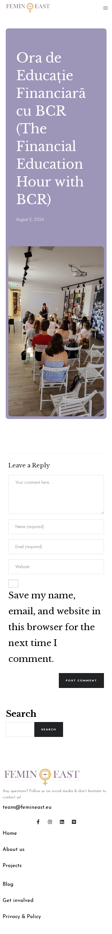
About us (13, 849)
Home (10, 833)
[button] (105, 8)
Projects (12, 865)
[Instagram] (50, 821)
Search (21, 714)
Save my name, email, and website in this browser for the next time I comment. (54, 627)
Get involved (18, 900)
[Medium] (74, 821)
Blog (8, 884)
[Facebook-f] (38, 821)
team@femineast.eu (27, 807)
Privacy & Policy (22, 916)
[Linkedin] (62, 821)
